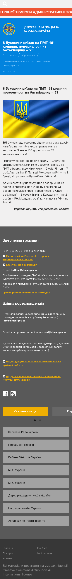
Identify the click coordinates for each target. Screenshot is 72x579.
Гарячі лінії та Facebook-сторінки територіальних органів (26, 258)
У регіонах (28, 55)
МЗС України (16, 470)
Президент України (21, 445)
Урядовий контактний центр (26, 521)
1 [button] (35, 420)
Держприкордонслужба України (29, 495)
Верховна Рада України (23, 432)
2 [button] (40, 420)
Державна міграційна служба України (41, 29)
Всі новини (9, 55)
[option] (27, 412)
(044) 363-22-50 (12, 250)
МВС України (16, 483)
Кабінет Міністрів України (24, 457)
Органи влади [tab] (25, 411)
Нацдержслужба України (24, 508)
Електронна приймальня (21, 264)
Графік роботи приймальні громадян (26, 292)
